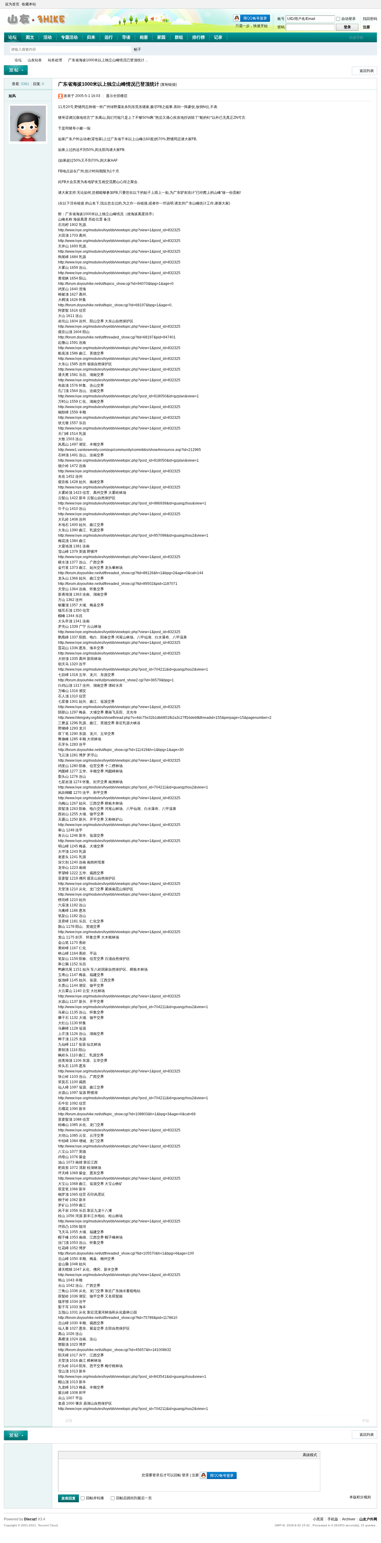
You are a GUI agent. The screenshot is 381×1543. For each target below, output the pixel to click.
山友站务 (35, 60)
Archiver (348, 1519)
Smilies (106, 1455)
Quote (91, 1455)
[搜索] (154, 49)
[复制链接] (168, 84)
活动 (47, 37)
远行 (108, 37)
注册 (366, 27)
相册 (144, 37)
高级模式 (310, 1455)
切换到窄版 (373, 4)
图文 (30, 37)
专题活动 (69, 37)
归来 (91, 37)
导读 (126, 37)
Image (76, 1455)
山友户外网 (6, 60)
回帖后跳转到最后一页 (134, 1498)
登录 (185, 1475)
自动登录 (348, 19)
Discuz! (30, 1519)
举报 (365, 1421)
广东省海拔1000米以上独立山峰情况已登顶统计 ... (108, 60)
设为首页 (12, 4)
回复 (69, 1421)
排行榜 (198, 37)
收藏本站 (29, 4)
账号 (281, 19)
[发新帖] (16, 70)
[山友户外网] (37, 27)
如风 (12, 96)
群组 (179, 37)
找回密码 (370, 19)
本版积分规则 (360, 1497)
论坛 (12, 37)
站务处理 (55, 60)
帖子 (137, 49)
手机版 (332, 1519)
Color (69, 1455)
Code (99, 1455)
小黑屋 (318, 1519)
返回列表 (367, 71)
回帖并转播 (95, 1498)
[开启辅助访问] (368, 4)
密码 (281, 27)
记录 (218, 37)
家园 (161, 37)
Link (84, 1455)
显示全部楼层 (116, 96)
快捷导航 (356, 37)
